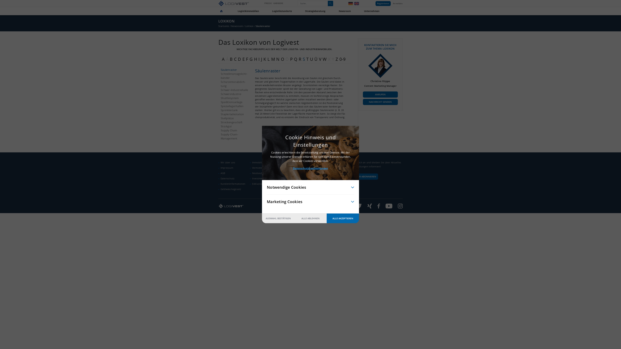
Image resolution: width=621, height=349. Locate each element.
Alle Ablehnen (310, 218)
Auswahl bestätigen (278, 218)
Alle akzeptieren (342, 218)
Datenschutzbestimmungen (310, 168)
